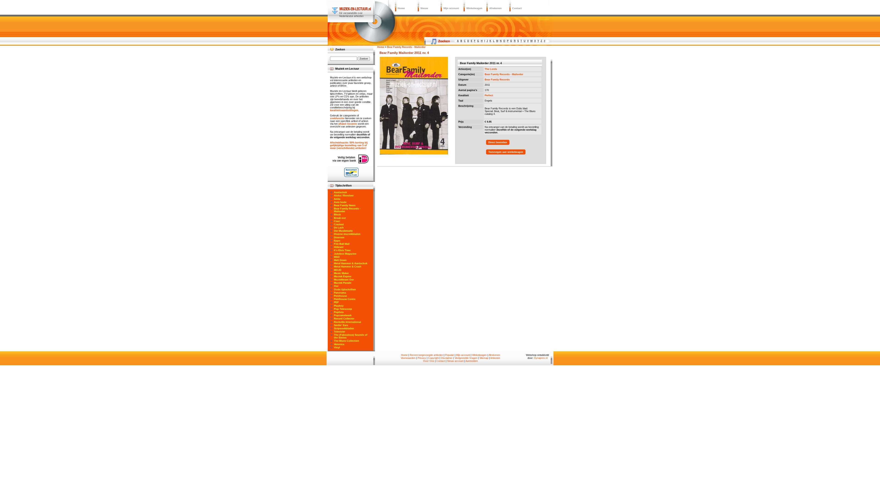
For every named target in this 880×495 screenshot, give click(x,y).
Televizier (339, 331)
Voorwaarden (408, 358)
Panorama (340, 292)
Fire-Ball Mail (341, 243)
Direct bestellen (497, 142)
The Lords (491, 69)
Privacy (422, 358)
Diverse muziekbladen (347, 234)
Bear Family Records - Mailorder (504, 74)
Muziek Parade (342, 282)
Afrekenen (495, 8)
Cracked (339, 224)
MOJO (337, 270)
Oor (336, 286)
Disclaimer (447, 358)
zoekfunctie (337, 118)
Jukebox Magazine (345, 253)
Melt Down (340, 260)
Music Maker (341, 273)
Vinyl (337, 347)
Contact (517, 8)
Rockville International (347, 322)
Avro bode (340, 202)
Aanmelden (471, 361)
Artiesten (495, 358)
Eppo (337, 240)
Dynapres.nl (540, 358)
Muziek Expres (342, 276)
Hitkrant (339, 247)
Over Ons (428, 361)
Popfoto (339, 312)
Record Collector (344, 318)
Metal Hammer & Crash (347, 266)
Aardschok (340, 192)
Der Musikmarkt (343, 230)
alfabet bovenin (347, 123)
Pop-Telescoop (343, 309)
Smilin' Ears (341, 325)
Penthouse (340, 295)
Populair (449, 355)
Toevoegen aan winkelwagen (505, 152)
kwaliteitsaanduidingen (344, 110)
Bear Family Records (497, 79)
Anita (337, 199)
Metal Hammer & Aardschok (350, 263)
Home (401, 8)
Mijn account (451, 8)
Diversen (339, 237)
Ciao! (337, 221)
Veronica (339, 344)
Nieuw (424, 8)
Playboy (339, 305)
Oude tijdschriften (345, 289)
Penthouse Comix (344, 299)
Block (337, 214)
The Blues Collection (346, 340)
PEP (336, 302)
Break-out (340, 218)
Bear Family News (344, 205)
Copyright (433, 358)
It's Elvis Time (342, 250)
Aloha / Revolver (344, 195)
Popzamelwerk (343, 315)
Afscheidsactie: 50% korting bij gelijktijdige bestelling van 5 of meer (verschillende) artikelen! (349, 145)
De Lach (339, 227)
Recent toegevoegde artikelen (426, 355)
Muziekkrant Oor (344, 279)
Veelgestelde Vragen (466, 358)
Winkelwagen (474, 8)
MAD (337, 257)
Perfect (489, 95)
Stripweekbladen (344, 328)
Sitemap (483, 358)
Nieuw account (455, 361)
